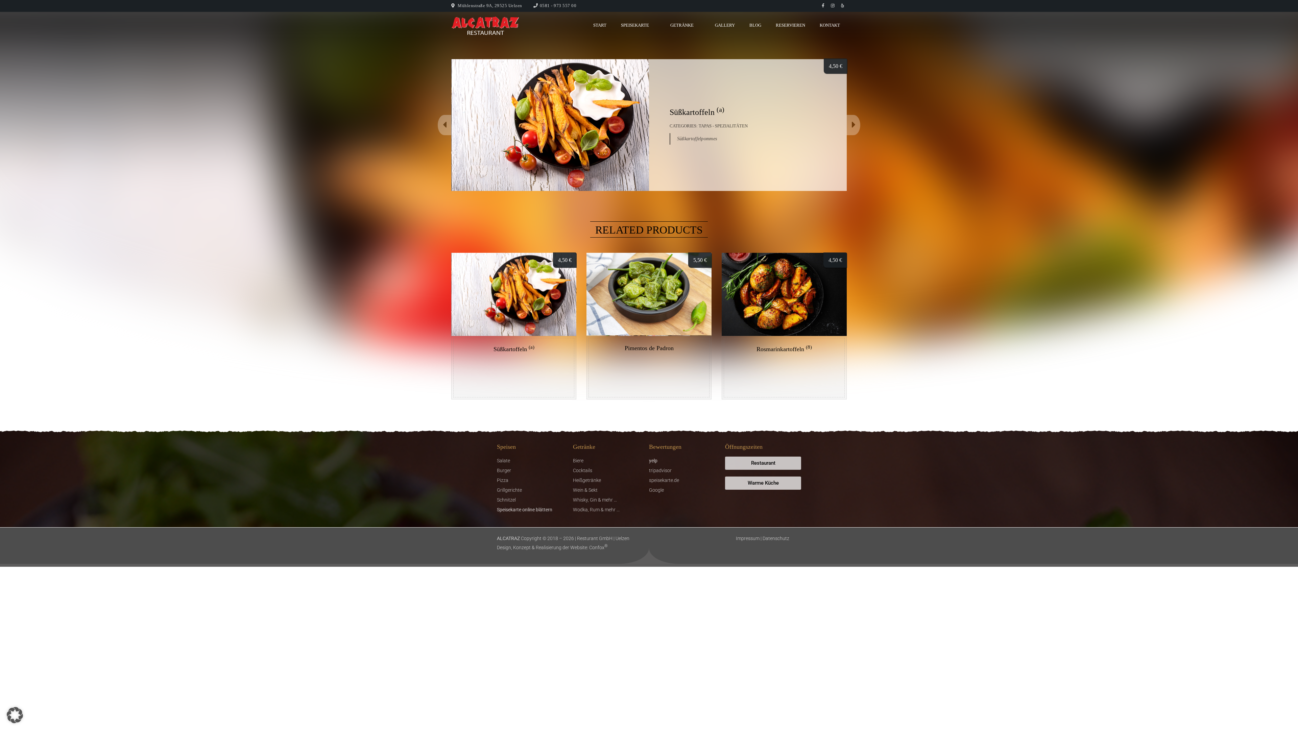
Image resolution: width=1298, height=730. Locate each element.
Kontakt (830, 25)
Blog (755, 25)
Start (599, 25)
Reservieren (790, 25)
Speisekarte (635, 25)
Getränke (682, 25)
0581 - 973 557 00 (558, 5)
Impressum (748, 538)
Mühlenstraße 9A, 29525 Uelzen (490, 5)
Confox (598, 547)
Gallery (725, 25)
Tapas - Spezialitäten (723, 125)
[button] (15, 715)
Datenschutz (776, 538)
